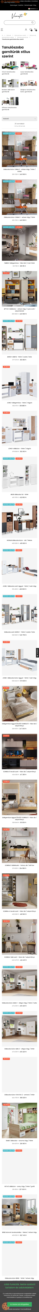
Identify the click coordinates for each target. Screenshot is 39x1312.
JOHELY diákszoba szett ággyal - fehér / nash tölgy (19, 586)
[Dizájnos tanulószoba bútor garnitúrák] (28, 83)
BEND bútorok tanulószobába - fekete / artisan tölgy (19, 1232)
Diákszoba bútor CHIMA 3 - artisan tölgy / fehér (19, 217)
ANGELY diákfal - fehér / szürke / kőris (19, 357)
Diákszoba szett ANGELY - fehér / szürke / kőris (19, 632)
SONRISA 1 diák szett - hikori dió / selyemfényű (19, 957)
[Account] (26, 29)
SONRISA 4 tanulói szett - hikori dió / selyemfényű (19, 911)
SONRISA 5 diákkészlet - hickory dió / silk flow (19, 865)
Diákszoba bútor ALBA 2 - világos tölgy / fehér (19, 1049)
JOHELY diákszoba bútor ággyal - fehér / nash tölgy (19, 678)
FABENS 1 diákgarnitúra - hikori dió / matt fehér (19, 263)
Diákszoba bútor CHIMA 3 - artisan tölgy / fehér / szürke (20, 170)
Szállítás (20, 5)
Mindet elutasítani (14, 1309)
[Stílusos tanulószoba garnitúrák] (10, 101)
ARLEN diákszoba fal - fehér (19, 494)
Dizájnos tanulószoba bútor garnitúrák (27, 91)
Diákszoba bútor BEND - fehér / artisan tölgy (19, 1278)
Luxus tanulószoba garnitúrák (26, 73)
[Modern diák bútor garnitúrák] (10, 83)
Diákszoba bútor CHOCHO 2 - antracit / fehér (20, 1095)
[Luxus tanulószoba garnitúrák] (28, 65)
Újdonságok (13, 5)
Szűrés (37, 652)
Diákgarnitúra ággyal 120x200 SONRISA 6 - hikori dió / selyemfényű (19, 819)
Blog (35, 5)
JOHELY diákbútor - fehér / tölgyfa (19, 449)
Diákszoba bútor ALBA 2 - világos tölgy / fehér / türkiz (19, 1003)
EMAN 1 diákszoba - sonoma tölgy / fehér (19, 1141)
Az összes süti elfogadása (19, 1304)
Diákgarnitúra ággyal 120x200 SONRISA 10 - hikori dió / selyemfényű (19, 725)
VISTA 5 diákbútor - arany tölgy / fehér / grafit (19, 1186)
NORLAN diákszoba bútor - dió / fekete (19, 540)
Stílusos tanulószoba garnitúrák (9, 108)
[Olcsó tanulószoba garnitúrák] (10, 65)
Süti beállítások (26, 1309)
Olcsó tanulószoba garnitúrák (8, 73)
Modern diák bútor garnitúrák (8, 91)
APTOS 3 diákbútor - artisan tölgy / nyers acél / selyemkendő (19, 310)
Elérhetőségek (28, 5)
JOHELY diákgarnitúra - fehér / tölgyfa (19, 403)
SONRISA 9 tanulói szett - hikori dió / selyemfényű (19, 772)
